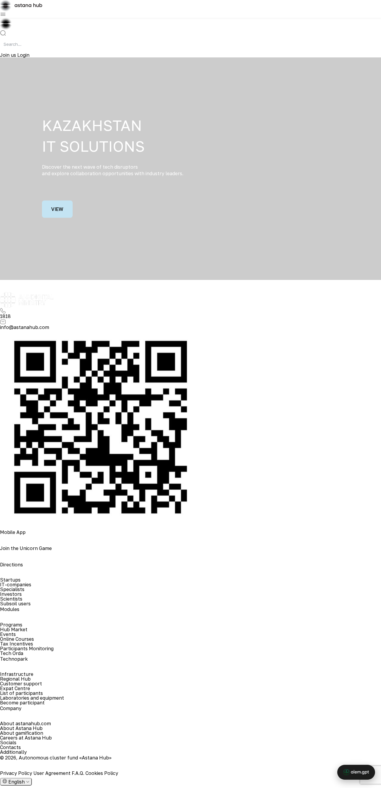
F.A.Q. (78, 773)
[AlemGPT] (356, 772)
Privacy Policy (16, 773)
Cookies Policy (101, 773)
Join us (8, 55)
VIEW (57, 209)
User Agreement (52, 773)
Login (23, 55)
